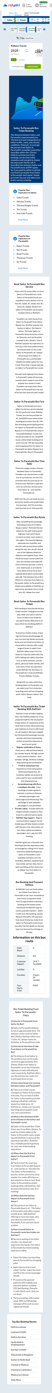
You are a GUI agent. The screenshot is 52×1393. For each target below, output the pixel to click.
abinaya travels (24, 201)
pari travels (22, 250)
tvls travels (22, 209)
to (18, 1327)
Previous (4, 29)
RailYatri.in (16, 1107)
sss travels (21, 262)
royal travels (23, 254)
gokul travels (23, 197)
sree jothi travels (24, 213)
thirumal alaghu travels (27, 205)
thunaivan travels (25, 258)
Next (43, 29)
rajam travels (23, 246)
